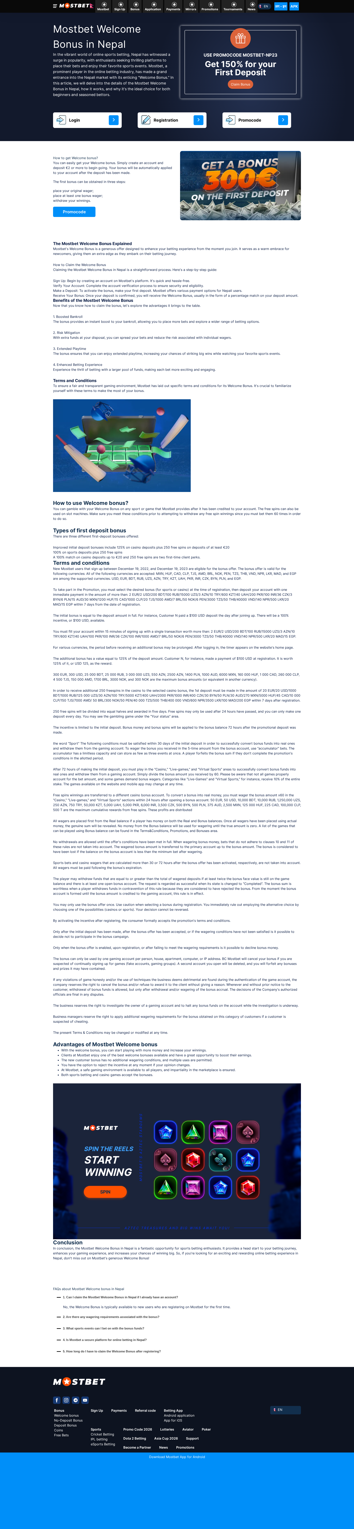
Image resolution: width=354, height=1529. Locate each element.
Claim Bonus (240, 84)
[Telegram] (75, 1400)
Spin (105, 1192)
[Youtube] (85, 1400)
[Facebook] (56, 1400)
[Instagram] (66, 1400)
